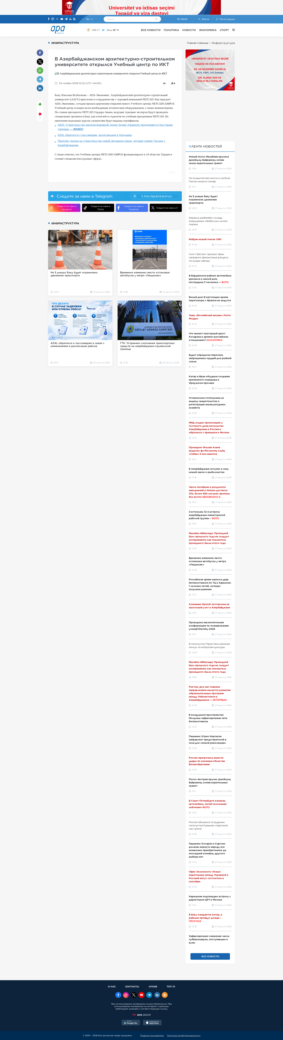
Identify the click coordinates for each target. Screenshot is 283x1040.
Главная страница (197, 43)
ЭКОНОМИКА (208, 30)
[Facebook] (48, 19)
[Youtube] (61, 19)
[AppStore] (152, 1023)
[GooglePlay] (131, 1023)
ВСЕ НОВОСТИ (150, 30)
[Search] (156, 19)
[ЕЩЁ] (232, 30)
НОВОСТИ (189, 30)
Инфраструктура (223, 43)
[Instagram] (52, 19)
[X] (57, 19)
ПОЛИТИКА (171, 30)
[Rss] (74, 19)
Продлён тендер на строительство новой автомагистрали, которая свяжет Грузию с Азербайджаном (111, 143)
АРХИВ (153, 986)
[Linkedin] (70, 19)
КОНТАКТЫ (132, 986)
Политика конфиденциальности (183, 1035)
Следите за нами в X (167, 208)
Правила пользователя (152, 1035)
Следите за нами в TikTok (100, 208)
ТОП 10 (171, 986)
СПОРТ (224, 30)
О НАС (112, 986)
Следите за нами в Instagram (66, 208)
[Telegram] (66, 19)
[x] (134, 995)
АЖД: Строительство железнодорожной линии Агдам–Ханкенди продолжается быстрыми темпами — (115, 127)
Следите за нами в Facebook (133, 208)
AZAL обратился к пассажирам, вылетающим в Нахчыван (95, 135)
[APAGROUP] (141, 1015)
